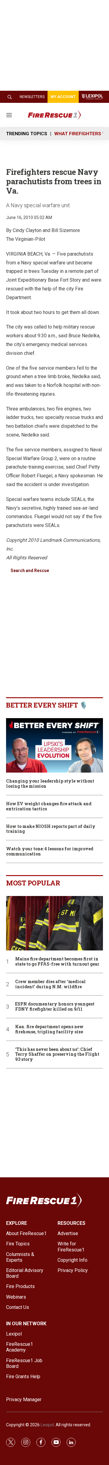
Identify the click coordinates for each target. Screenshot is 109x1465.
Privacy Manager (23, 1399)
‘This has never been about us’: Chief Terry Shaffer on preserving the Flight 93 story (57, 1054)
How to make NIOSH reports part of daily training (50, 829)
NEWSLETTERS (32, 97)
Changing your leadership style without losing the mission (50, 784)
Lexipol (47, 1424)
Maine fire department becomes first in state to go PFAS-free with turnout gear (57, 962)
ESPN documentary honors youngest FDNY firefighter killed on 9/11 (54, 1007)
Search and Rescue (30, 570)
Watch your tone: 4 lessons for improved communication (49, 851)
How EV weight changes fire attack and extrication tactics (48, 806)
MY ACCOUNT (63, 97)
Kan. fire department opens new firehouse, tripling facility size (49, 1029)
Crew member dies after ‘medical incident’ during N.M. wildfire (50, 984)
